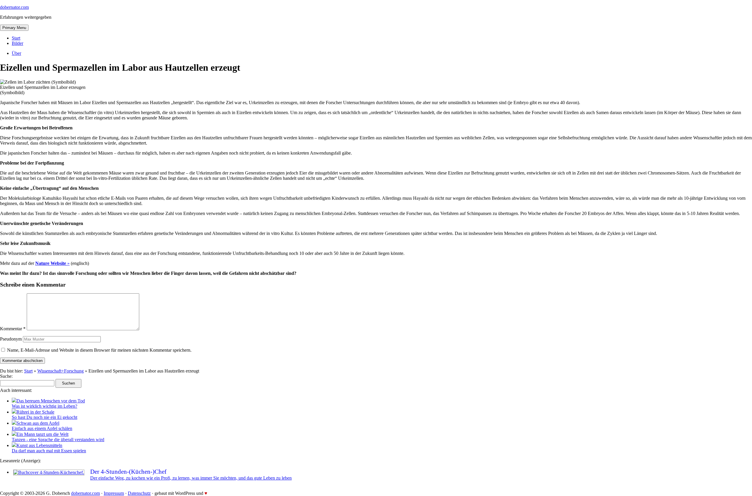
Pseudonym (11, 338)
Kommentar (13, 328)
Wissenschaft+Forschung (60, 370)
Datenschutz (139, 493)
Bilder (17, 43)
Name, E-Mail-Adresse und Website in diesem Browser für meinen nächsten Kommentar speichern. (99, 350)
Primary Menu (14, 28)
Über (16, 53)
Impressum (114, 493)
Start (16, 37)
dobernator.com (14, 7)
